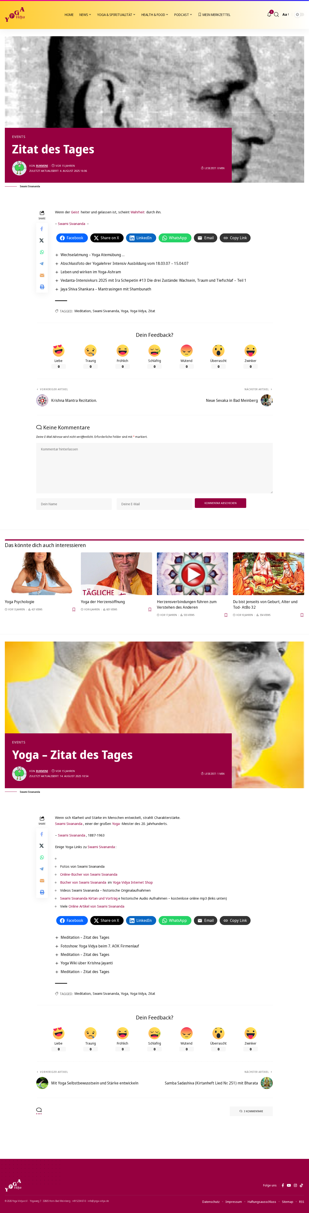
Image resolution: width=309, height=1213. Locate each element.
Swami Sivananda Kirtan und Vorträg (89, 898)
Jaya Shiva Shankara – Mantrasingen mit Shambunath (106, 289)
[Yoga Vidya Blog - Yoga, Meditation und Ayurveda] (15, 14)
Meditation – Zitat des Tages (85, 937)
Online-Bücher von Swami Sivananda (88, 874)
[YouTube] (289, 1185)
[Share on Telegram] (42, 263)
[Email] (42, 275)
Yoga (124, 311)
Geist (75, 211)
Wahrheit (138, 211)
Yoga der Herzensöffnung (103, 601)
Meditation (83, 311)
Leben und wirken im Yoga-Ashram (91, 271)
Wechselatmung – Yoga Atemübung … (93, 254)
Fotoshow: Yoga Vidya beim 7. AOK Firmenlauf (100, 946)
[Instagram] (295, 1185)
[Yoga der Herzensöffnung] (116, 573)
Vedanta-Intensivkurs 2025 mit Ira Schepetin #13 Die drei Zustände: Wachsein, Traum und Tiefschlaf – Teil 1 (153, 280)
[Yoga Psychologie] (40, 573)
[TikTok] (301, 1185)
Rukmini (42, 165)
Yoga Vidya (138, 311)
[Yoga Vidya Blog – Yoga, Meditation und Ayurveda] (13, 1185)
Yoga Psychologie (19, 601)
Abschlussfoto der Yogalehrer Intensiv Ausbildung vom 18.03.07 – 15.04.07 (125, 263)
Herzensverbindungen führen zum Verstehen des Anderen (187, 604)
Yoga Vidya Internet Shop (133, 882)
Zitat (151, 311)
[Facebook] (283, 1185)
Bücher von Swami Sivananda (83, 882)
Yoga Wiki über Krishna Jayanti (87, 963)
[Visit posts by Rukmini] (19, 168)
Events (19, 136)
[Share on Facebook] (42, 229)
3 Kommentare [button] (253, 1111)
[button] (276, 14)
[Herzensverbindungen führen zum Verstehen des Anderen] (192, 573)
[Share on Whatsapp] (42, 252)
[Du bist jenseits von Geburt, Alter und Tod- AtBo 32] (268, 573)
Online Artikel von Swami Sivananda (96, 906)
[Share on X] (42, 240)
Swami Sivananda (71, 223)
